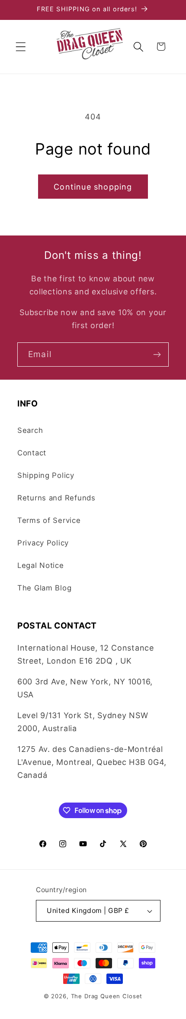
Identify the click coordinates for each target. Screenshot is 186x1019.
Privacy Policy (43, 543)
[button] (21, 46)
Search (30, 430)
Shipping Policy (45, 475)
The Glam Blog (44, 588)
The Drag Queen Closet (107, 996)
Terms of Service (49, 520)
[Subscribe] (156, 354)
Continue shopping (93, 186)
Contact (31, 452)
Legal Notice (40, 565)
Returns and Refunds (56, 497)
